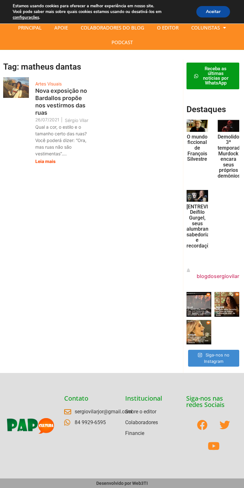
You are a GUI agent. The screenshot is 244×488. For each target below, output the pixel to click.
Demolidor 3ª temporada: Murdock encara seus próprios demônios (231, 156)
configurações (26, 17)
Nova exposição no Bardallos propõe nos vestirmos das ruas (61, 101)
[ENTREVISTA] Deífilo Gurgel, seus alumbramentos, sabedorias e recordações (205, 226)
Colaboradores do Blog (112, 27)
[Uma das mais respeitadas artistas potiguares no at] (198, 332)
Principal (30, 27)
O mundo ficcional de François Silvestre (197, 148)
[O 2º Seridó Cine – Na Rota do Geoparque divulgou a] (198, 304)
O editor (168, 27)
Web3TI (140, 483)
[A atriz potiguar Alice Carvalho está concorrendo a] (226, 304)
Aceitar (213, 12)
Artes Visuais (48, 83)
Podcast (122, 42)
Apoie (61, 27)
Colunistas (205, 27)
